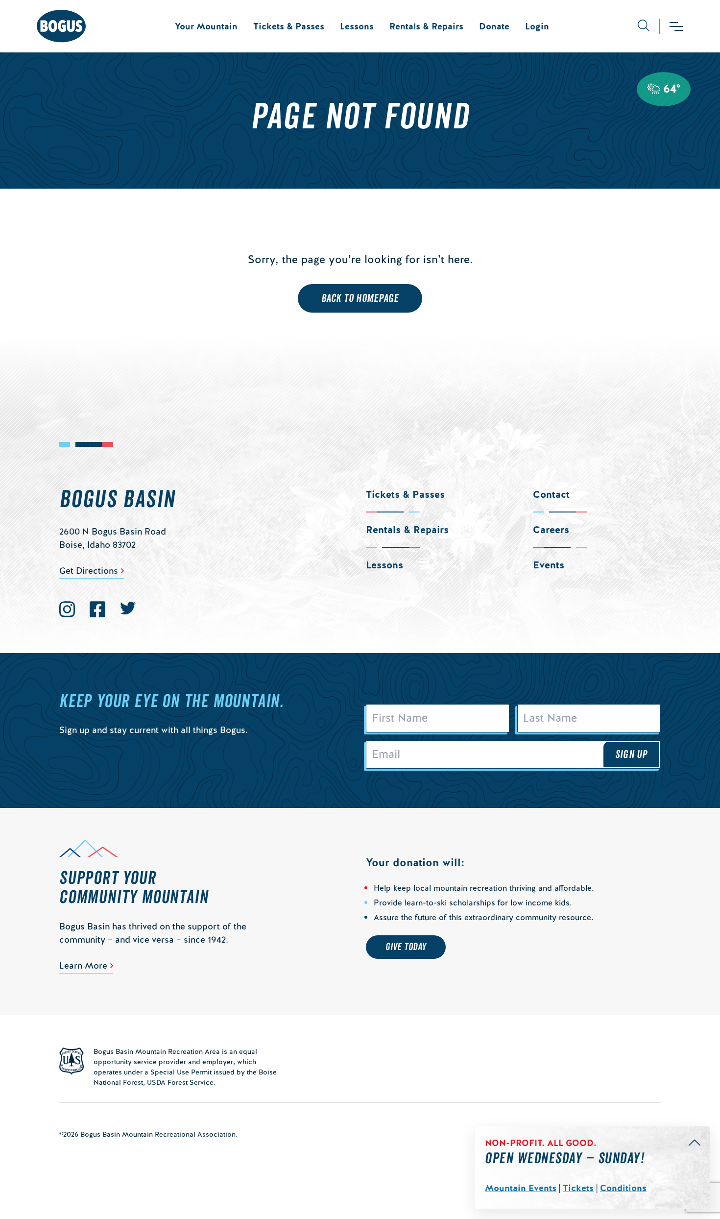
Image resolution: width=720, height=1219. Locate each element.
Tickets (578, 1188)
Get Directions (88, 570)
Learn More (83, 965)
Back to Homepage (360, 298)
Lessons (357, 26)
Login (537, 26)
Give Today (405, 947)
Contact (551, 494)
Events (548, 565)
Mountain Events (520, 1188)
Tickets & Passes (288, 26)
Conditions (623, 1188)
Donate (494, 26)
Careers (551, 529)
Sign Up (631, 754)
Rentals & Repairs (426, 26)
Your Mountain (206, 26)
